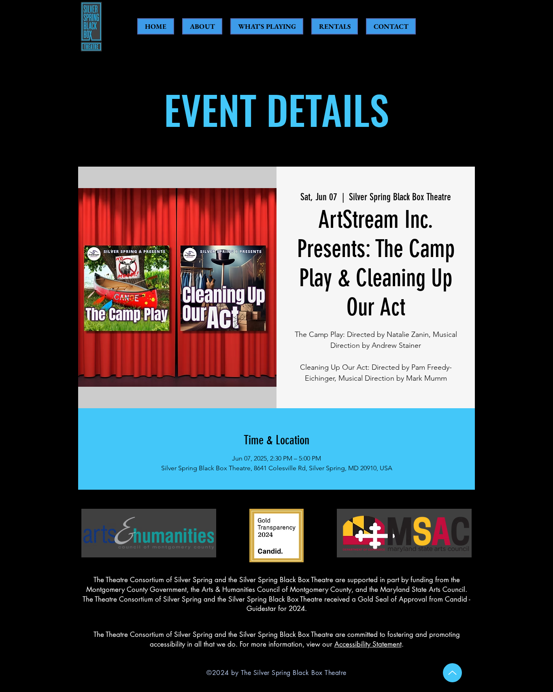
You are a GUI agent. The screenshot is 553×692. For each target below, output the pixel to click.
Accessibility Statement (368, 644)
